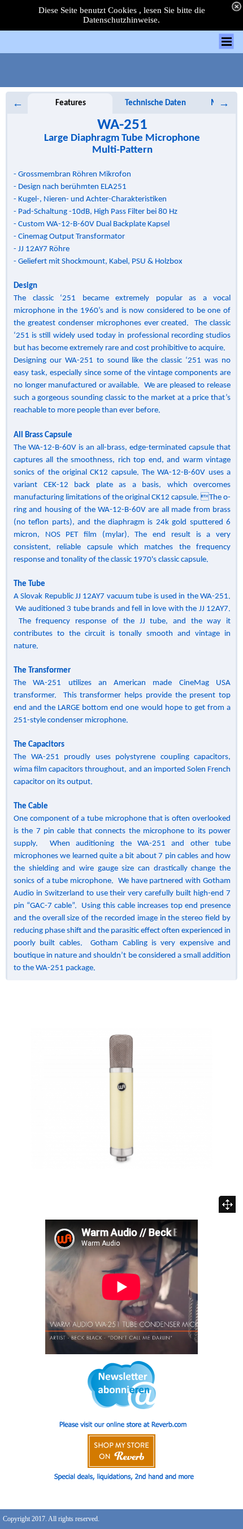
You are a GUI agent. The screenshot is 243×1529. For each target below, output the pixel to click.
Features (70, 103)
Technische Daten (155, 103)
